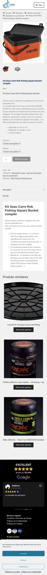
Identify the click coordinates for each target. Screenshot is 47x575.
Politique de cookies (12, 572)
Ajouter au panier (21, 159)
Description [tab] (7, 190)
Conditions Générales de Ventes (19, 518)
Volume (5, 148)
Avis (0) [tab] (6, 196)
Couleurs (6, 140)
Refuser (23, 560)
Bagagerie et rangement (15, 16)
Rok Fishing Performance (21, 178)
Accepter (23, 554)
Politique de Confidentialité (17, 521)
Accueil (8, 13)
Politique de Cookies (14, 524)
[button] (41, 25)
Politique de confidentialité (31, 572)
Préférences (23, 567)
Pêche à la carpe (33, 13)
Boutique (19, 13)
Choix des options (23, 330)
